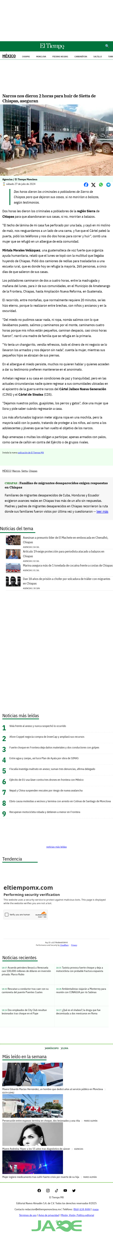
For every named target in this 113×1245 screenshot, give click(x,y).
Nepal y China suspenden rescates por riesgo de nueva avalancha (46, 790)
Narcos (16, 471)
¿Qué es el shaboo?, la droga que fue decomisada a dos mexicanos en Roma (78, 1011)
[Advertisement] (56, 20)
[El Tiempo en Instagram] (50, 1191)
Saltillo (97, 56)
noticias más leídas (56, 846)
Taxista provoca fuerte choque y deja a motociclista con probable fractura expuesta (79, 969)
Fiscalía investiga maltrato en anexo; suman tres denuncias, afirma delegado (52, 769)
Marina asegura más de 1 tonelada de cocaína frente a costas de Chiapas (68, 565)
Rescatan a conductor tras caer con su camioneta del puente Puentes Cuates (25, 990)
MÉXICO (9, 55)
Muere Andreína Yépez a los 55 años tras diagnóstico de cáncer (42, 1148)
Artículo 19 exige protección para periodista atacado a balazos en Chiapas (63, 553)
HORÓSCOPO (52, 1048)
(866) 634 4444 (82, 1209)
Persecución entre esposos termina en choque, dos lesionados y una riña (49, 1120)
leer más (102, 511)
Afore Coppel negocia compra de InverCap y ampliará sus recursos (46, 736)
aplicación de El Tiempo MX (31, 452)
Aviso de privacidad (48, 1215)
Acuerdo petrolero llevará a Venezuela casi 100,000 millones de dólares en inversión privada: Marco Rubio (26, 971)
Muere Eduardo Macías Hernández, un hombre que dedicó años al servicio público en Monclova (53, 1090)
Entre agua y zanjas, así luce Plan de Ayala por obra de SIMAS (44, 758)
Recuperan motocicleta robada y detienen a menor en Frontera (44, 812)
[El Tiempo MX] (52, 48)
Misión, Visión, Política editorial (77, 1215)
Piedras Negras (60, 56)
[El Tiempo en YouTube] (68, 1191)
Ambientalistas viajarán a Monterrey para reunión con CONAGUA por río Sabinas (81, 990)
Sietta (24, 471)
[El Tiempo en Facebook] (42, 1191)
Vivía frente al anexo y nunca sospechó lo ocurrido (37, 726)
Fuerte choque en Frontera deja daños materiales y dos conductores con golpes (54, 747)
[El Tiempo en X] (74, 1191)
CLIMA (65, 1048)
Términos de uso (27, 1215)
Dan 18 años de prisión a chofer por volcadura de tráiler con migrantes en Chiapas (66, 581)
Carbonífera (80, 56)
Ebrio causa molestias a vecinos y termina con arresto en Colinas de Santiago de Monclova (60, 801)
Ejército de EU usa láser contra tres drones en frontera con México (46, 779)
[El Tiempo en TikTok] (59, 1191)
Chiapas (33, 471)
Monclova (41, 56)
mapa (96, 1209)
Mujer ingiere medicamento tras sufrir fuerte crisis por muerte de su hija (49, 1177)
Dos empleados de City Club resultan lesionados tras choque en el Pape (24, 1011)
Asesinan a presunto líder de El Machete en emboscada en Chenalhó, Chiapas (65, 540)
